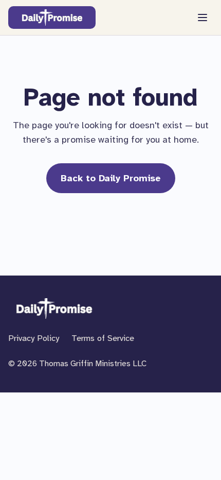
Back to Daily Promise (111, 178)
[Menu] (202, 17)
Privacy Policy (33, 338)
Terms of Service (102, 338)
